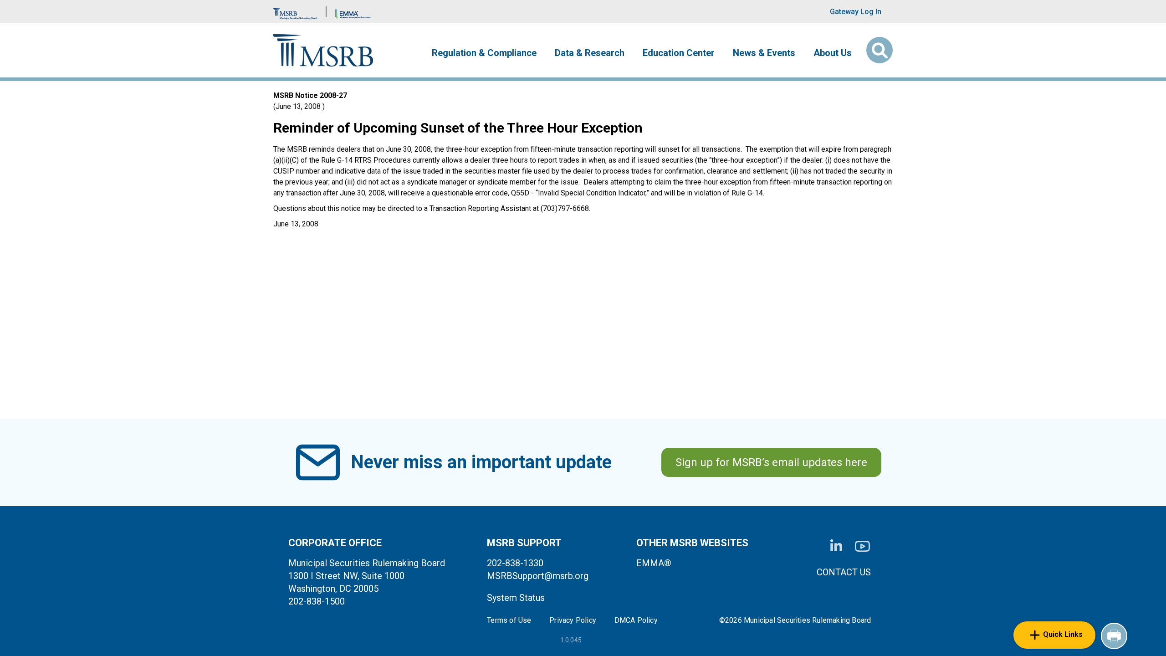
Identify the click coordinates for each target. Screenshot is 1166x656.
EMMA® (653, 563)
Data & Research (589, 52)
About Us (832, 52)
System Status (516, 597)
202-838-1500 (316, 601)
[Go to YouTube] (862, 546)
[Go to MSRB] (295, 12)
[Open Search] (879, 50)
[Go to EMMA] (353, 12)
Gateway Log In (855, 11)
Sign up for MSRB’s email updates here (771, 462)
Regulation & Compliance (484, 52)
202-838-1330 (515, 563)
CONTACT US (844, 572)
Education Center (679, 52)
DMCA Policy (636, 620)
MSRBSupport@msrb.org (537, 575)
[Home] (323, 50)
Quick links (1063, 634)
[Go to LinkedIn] (836, 546)
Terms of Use (509, 620)
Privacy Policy (572, 620)
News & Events (764, 52)
